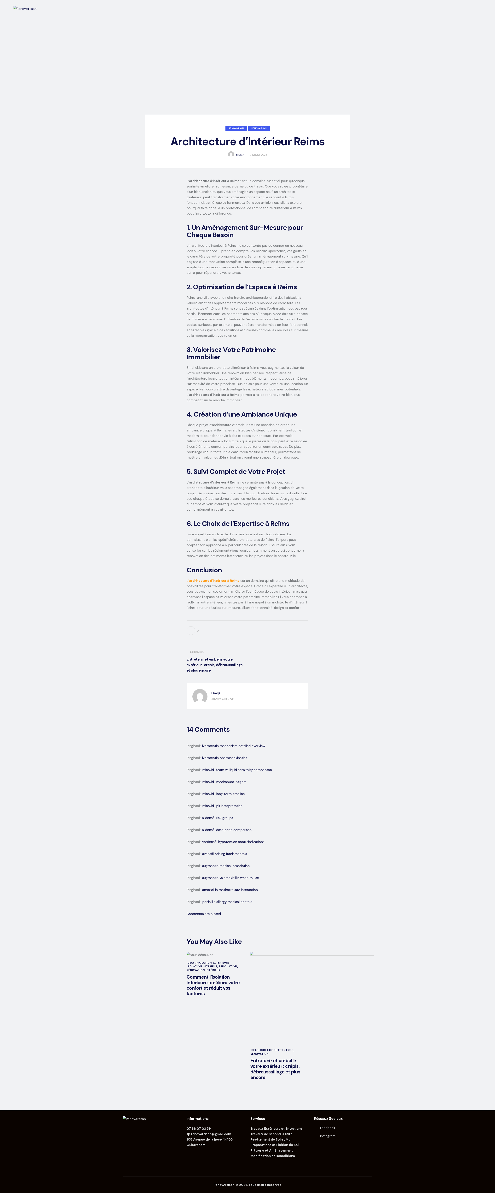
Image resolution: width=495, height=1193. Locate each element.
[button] (193, 630)
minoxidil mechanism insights (224, 782)
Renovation (236, 128)
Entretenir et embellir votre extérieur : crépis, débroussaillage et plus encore (275, 1069)
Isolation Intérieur (202, 966)
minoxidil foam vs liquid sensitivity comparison (237, 770)
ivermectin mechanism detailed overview (233, 746)
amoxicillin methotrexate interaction (230, 890)
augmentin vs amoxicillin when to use (230, 878)
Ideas (191, 962)
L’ (213, 581)
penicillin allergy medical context (227, 902)
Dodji (215, 693)
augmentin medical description (226, 866)
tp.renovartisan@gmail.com (209, 1134)
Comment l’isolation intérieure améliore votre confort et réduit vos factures (213, 985)
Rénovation (259, 128)
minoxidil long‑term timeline (223, 794)
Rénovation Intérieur (203, 970)
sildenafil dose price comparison (227, 830)
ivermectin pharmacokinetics (224, 758)
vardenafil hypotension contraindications (233, 842)
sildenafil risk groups (217, 818)
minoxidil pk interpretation (222, 806)
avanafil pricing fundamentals (224, 854)
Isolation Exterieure (213, 962)
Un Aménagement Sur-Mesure (239, 227)
